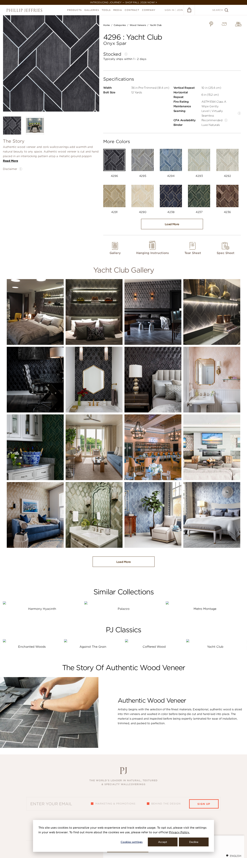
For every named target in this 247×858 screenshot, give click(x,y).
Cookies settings (132, 842)
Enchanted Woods (32, 646)
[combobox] (233, 855)
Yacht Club (156, 25)
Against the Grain (93, 646)
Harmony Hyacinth (42, 609)
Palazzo (123, 609)
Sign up (203, 804)
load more (172, 224)
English (235, 856)
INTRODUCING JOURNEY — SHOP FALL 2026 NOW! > (123, 2)
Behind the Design (166, 803)
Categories (120, 25)
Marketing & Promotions (115, 803)
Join (180, 10)
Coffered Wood (154, 646)
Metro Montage (205, 609)
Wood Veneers (138, 25)
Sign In (169, 10)
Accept (162, 842)
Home (106, 25)
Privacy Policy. (179, 832)
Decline (193, 842)
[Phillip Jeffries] (24, 10)
